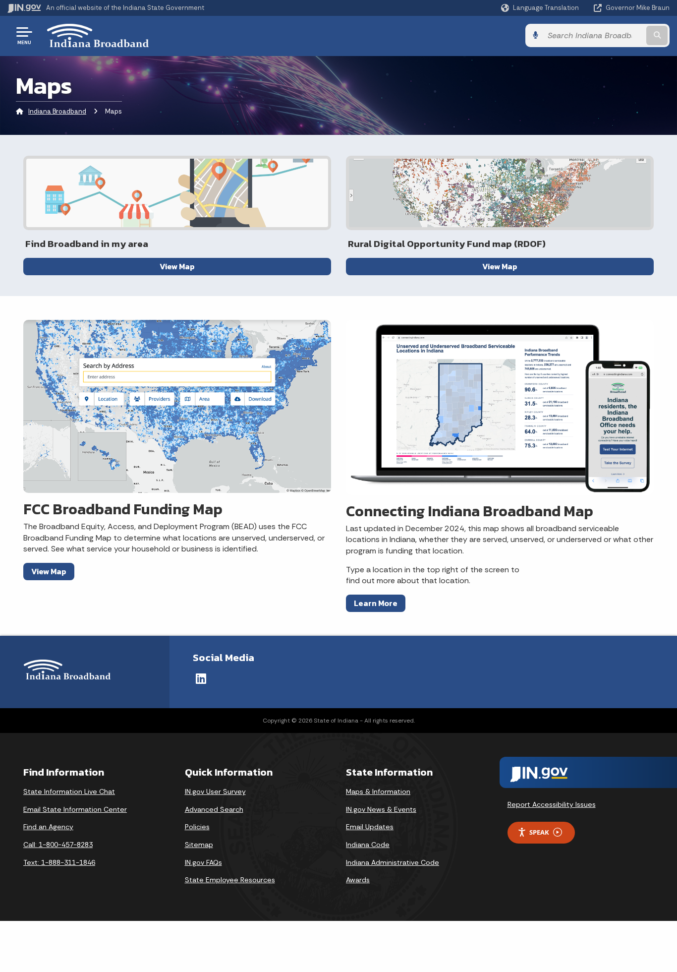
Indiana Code (368, 844)
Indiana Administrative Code (392, 862)
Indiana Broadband (57, 111)
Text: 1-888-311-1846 (59, 862)
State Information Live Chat (69, 791)
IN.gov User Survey (215, 791)
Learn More (375, 603)
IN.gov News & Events (381, 809)
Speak (539, 832)
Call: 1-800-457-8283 (58, 844)
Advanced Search (214, 809)
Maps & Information (378, 791)
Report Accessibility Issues (552, 804)
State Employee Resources (230, 879)
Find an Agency (48, 826)
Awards (358, 879)
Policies (197, 826)
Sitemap (199, 844)
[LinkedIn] (201, 678)
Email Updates (370, 826)
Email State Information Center (75, 809)
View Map (177, 266)
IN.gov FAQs (203, 862)
